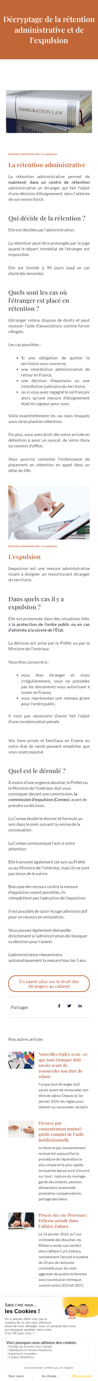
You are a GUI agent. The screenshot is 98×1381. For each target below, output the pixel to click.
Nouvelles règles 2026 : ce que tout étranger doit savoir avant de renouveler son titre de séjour (63, 1065)
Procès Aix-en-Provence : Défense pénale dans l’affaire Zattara (63, 1220)
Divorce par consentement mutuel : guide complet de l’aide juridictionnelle (61, 1131)
